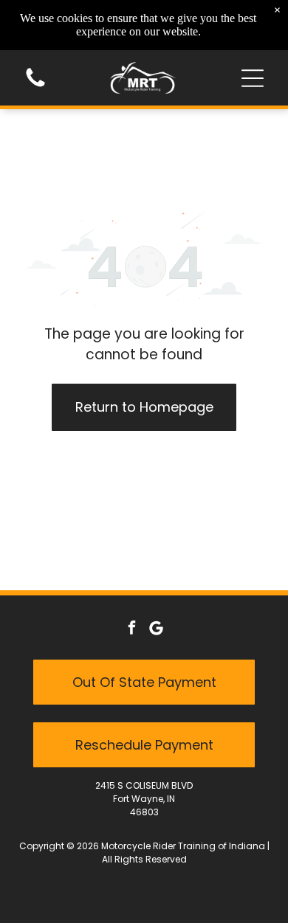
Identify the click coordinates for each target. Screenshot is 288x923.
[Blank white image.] (35, 85)
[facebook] (132, 630)
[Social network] (156, 630)
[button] (252, 78)
